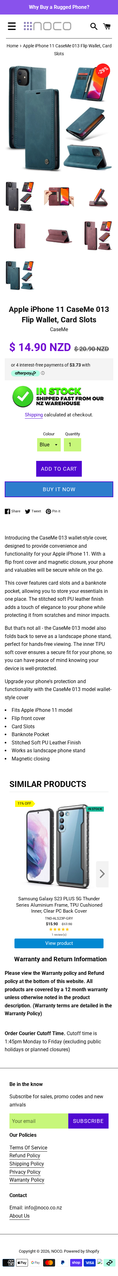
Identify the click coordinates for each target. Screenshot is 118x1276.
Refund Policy (24, 1156)
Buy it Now (59, 489)
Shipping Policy (26, 1164)
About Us (19, 1216)
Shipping (34, 415)
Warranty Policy (26, 1180)
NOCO (56, 1251)
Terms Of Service (28, 1148)
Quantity (72, 434)
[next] (102, 874)
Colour (48, 434)
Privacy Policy (25, 1172)
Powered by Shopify (81, 1251)
